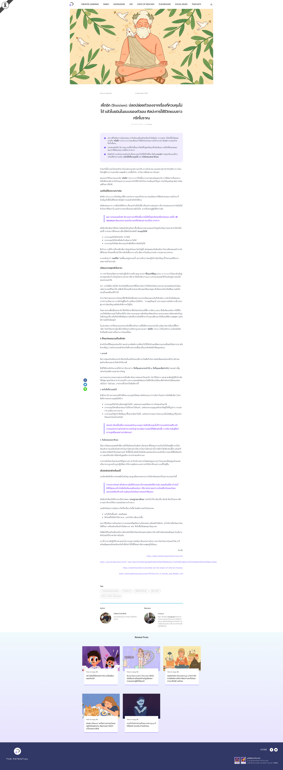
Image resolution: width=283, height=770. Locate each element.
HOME (263, 750)
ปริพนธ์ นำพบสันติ (138, 124)
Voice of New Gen (145, 4)
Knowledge (119, 4)
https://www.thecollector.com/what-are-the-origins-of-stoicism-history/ (153, 567)
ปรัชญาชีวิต (155, 591)
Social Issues (181, 4)
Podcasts (196, 4)
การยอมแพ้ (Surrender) (109, 591)
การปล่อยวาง (126, 591)
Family (106, 4)
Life (131, 4)
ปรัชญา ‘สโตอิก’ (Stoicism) (111, 596)
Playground (165, 4)
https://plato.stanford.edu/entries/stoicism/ (165, 556)
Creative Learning (90, 4)
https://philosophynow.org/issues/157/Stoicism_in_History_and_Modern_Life (151, 573)
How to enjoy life (106, 93)
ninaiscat (149, 124)
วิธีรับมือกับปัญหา (141, 591)
